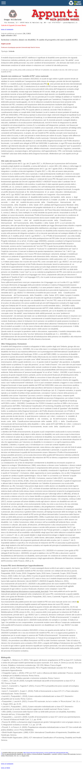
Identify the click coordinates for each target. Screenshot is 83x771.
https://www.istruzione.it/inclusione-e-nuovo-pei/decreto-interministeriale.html (45, 752)
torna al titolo (5, 768)
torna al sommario (7, 29)
